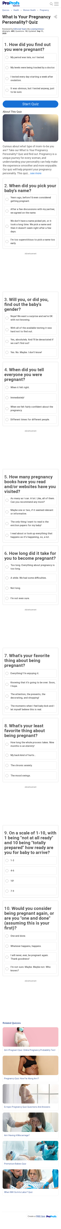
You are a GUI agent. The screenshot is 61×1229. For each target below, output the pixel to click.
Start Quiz (30, 104)
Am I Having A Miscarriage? (17, 1135)
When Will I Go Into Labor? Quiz (18, 1192)
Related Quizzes (12, 1023)
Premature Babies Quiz (15, 1164)
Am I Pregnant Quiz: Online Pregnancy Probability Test (29, 1050)
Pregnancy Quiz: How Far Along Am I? (21, 1078)
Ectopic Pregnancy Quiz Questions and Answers (27, 1107)
